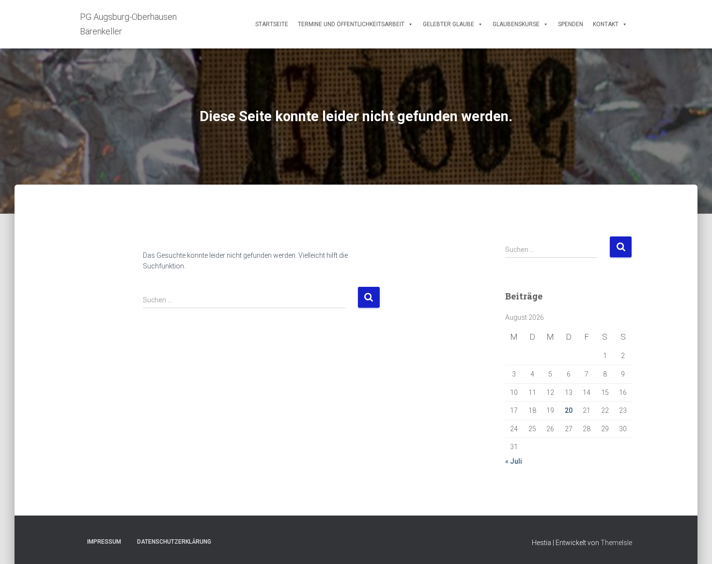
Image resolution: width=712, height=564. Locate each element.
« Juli (513, 461)
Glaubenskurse (516, 24)
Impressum (104, 541)
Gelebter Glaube (448, 24)
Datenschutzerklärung (174, 541)
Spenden (570, 24)
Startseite (271, 24)
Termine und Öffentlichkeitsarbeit (351, 24)
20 (569, 410)
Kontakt (606, 24)
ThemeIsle (616, 543)
